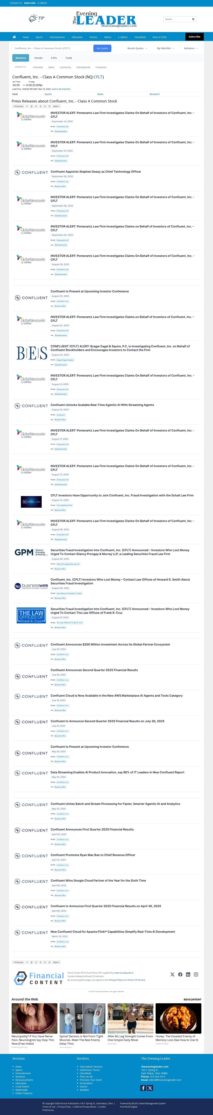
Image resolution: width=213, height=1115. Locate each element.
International (83, 67)
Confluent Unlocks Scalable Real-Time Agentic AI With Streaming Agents (102, 405)
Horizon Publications (70, 1103)
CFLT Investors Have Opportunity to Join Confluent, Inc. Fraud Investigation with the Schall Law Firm (122, 495)
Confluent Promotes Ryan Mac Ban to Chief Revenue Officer (93, 855)
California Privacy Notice (84, 1106)
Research (155, 94)
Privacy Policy (116, 979)
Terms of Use (48, 1106)
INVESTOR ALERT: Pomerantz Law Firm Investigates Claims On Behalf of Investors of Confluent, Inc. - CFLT (122, 114)
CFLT (98, 77)
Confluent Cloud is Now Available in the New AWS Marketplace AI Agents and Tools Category (117, 695)
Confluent (61, 415)
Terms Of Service (136, 979)
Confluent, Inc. (63, 181)
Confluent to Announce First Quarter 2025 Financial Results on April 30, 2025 (106, 906)
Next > (56, 106)
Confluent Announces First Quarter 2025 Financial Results (92, 829)
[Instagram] (196, 978)
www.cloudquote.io (124, 972)
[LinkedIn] (188, 978)
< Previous (18, 106)
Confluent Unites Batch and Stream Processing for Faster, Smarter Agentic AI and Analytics (115, 804)
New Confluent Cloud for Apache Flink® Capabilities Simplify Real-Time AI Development (113, 931)
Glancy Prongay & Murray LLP (68, 564)
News (51, 67)
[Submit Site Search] (193, 19)
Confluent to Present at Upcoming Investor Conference (90, 291)
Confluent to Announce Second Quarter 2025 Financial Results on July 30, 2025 (107, 721)
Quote (48, 94)
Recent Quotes (135, 48)
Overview (38, 67)
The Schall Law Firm (64, 505)
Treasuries (101, 67)
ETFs (54, 57)
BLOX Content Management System (149, 1103)
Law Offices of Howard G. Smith (69, 593)
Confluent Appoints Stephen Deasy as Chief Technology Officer (96, 171)
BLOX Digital (131, 1106)
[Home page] (104, 19)
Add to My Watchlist (61, 89)
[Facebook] (180, 978)
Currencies (65, 67)
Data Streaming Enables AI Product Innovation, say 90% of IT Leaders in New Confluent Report (117, 772)
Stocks (38, 57)
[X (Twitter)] (172, 978)
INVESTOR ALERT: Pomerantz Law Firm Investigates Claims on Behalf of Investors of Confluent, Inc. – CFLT (122, 228)
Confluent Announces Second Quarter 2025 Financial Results (94, 670)
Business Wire (60, 186)
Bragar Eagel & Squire (65, 360)
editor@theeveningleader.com (165, 1079)
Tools (68, 57)
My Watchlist (164, 48)
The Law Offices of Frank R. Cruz (70, 623)
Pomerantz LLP (62, 127)
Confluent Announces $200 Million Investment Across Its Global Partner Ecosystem (110, 644)
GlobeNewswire (61, 131)
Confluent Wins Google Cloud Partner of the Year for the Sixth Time (98, 880)
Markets (21, 57)
